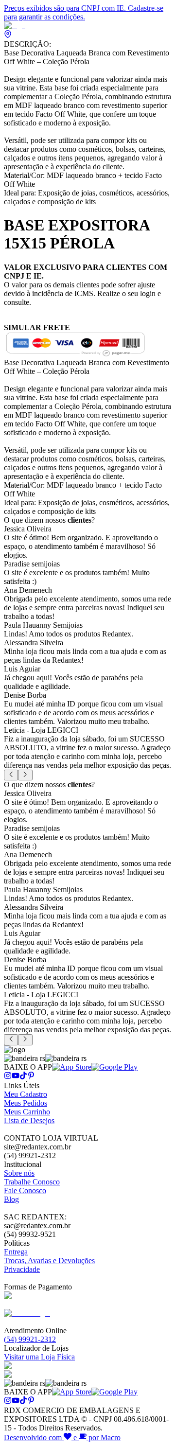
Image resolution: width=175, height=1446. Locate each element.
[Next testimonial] (25, 775)
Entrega (16, 1252)
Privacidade (22, 1269)
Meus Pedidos (25, 1103)
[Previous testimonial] (11, 775)
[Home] (14, 25)
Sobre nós (19, 1173)
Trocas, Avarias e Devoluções (49, 1260)
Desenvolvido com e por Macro (62, 1437)
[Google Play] (114, 1067)
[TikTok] (23, 1077)
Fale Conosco (25, 1190)
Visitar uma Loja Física (39, 1357)
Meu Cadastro (25, 1094)
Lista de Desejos (29, 1120)
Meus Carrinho (27, 1112)
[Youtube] (15, 1077)
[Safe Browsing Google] (27, 1313)
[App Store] (71, 1067)
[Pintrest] (31, 1077)
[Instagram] (8, 1077)
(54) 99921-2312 (30, 1339)
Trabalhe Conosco (32, 1182)
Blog (11, 1199)
